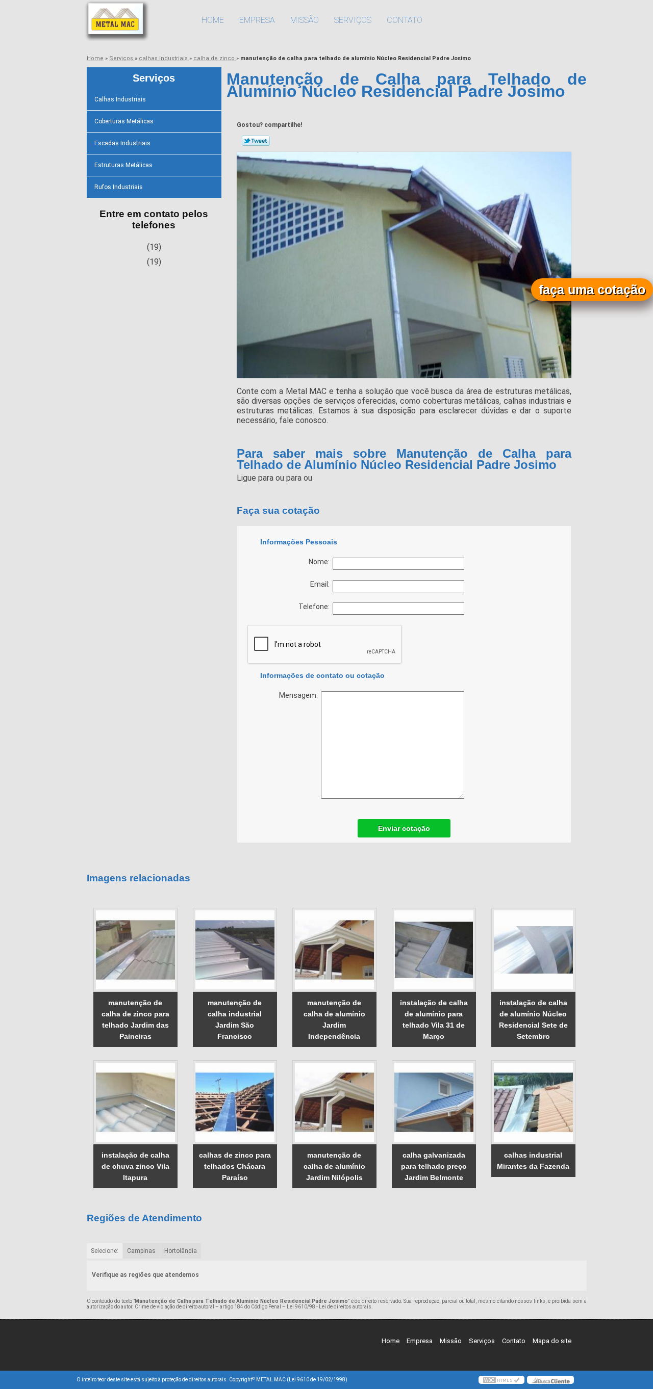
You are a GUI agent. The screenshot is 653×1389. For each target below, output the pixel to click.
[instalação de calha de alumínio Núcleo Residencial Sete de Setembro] (533, 950)
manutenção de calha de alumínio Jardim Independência (334, 1019)
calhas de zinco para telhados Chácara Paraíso (235, 1166)
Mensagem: (300, 695)
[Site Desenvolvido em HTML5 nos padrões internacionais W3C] (501, 1380)
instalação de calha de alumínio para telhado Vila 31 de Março (434, 1019)
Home (213, 20)
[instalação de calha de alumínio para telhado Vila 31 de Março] (434, 950)
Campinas (141, 1250)
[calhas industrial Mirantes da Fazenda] (533, 1102)
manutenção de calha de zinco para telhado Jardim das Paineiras (135, 1019)
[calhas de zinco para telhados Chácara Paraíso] (235, 1102)
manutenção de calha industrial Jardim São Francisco (235, 1019)
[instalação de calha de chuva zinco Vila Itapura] (135, 1102)
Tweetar (256, 141)
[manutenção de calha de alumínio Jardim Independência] (334, 950)
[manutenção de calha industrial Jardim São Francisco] (235, 950)
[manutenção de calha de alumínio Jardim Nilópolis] (334, 1102)
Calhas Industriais (120, 99)
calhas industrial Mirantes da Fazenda (533, 1160)
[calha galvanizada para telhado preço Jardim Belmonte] (434, 1102)
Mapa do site (552, 1341)
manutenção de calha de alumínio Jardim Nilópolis (334, 1166)
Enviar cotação (404, 828)
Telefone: (315, 606)
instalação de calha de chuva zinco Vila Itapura (135, 1166)
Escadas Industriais (122, 143)
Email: (321, 584)
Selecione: (104, 1250)
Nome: (321, 562)
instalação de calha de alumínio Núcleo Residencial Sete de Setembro (533, 1019)
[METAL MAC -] (135, 20)
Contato (404, 20)
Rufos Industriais (118, 187)
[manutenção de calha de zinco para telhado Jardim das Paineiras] (135, 950)
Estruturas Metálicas (123, 165)
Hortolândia (180, 1250)
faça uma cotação (592, 289)
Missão (304, 20)
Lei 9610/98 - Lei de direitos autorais (329, 1306)
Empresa (257, 20)
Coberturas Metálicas (124, 121)
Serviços (352, 20)
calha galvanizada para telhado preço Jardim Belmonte (434, 1166)
